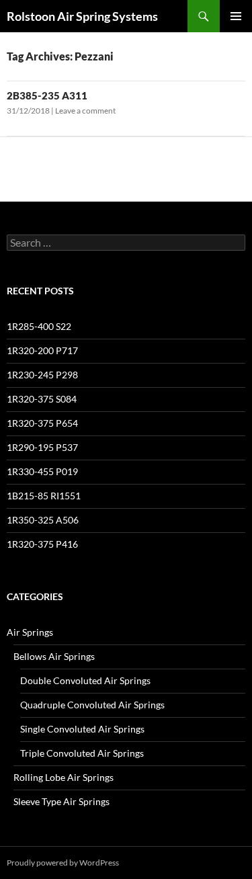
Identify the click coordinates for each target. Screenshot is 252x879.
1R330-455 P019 (42, 471)
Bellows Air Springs (54, 656)
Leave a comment (85, 111)
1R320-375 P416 (42, 544)
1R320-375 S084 (42, 399)
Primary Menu (236, 16)
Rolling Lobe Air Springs (63, 777)
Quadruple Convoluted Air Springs (92, 704)
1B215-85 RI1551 (44, 495)
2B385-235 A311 (47, 95)
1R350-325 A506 (43, 520)
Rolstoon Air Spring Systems (82, 16)
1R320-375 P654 (42, 423)
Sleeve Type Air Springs (61, 801)
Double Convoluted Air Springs (85, 680)
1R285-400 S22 (39, 326)
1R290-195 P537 (42, 447)
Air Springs (30, 632)
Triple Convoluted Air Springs (82, 753)
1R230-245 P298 (42, 374)
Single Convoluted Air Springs (82, 729)
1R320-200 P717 (42, 350)
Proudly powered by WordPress (63, 862)
